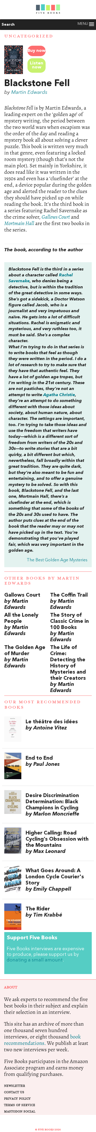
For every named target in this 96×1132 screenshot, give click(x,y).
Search (8, 24)
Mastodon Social (19, 1112)
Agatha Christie (59, 395)
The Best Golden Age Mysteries (57, 560)
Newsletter (14, 1086)
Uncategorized (28, 36)
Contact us (14, 1092)
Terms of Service (19, 1105)
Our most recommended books (42, 704)
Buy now (36, 51)
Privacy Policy (17, 1099)
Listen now (36, 65)
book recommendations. (42, 1040)
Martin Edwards (29, 92)
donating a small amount (35, 960)
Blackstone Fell (37, 83)
